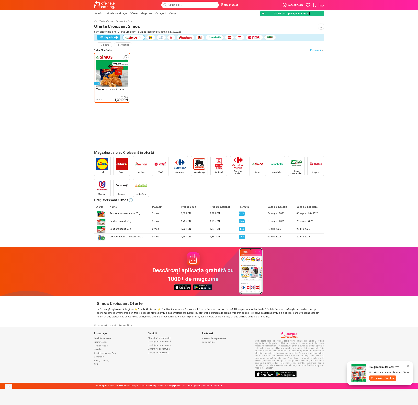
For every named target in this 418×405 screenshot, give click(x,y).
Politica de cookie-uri (212, 385)
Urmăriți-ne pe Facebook (159, 341)
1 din (103, 50)
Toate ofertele (106, 21)
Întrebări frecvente (102, 338)
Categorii (160, 13)
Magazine (146, 13)
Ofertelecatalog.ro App (105, 353)
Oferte (133, 13)
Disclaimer (150, 385)
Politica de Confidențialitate (188, 385)
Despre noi (99, 356)
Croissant (120, 21)
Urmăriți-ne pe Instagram (159, 345)
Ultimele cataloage (116, 13)
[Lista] (321, 5)
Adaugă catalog (101, 360)
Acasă (98, 13)
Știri (96, 364)
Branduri (98, 349)
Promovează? (100, 342)
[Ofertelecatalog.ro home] (105, 5)
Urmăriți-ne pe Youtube (159, 349)
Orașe (172, 13)
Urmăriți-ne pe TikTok (158, 352)
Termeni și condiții (165, 385)
